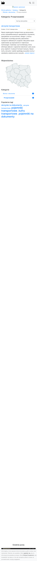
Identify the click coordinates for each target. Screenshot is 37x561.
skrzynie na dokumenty (12, 105)
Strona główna (6, 10)
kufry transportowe (13, 112)
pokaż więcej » (30, 53)
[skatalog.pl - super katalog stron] (3, 3)
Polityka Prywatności (28, 555)
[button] (30, 2)
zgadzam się (27, 553)
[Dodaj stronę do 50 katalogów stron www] (18, 7)
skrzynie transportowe (10, 26)
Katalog (15, 10)
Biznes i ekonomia (9, 12)
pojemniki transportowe (12, 109)
